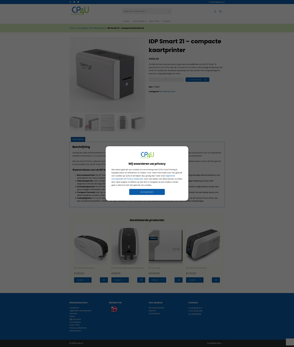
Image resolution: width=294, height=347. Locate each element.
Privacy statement (134, 179)
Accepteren (147, 192)
